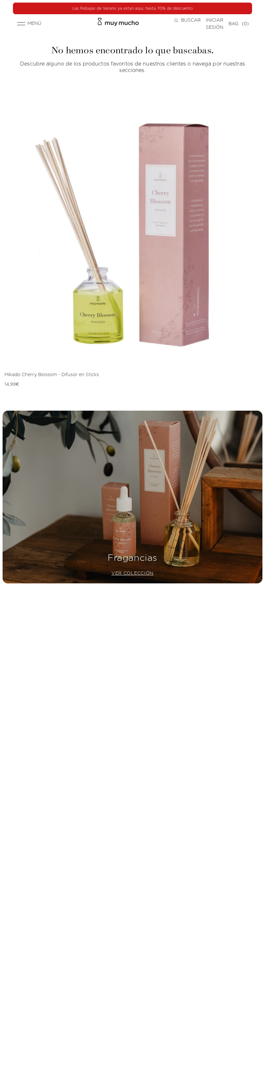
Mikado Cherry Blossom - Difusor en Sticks (52, 375)
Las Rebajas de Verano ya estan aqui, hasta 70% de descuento (132, 8)
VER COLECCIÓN (132, 573)
